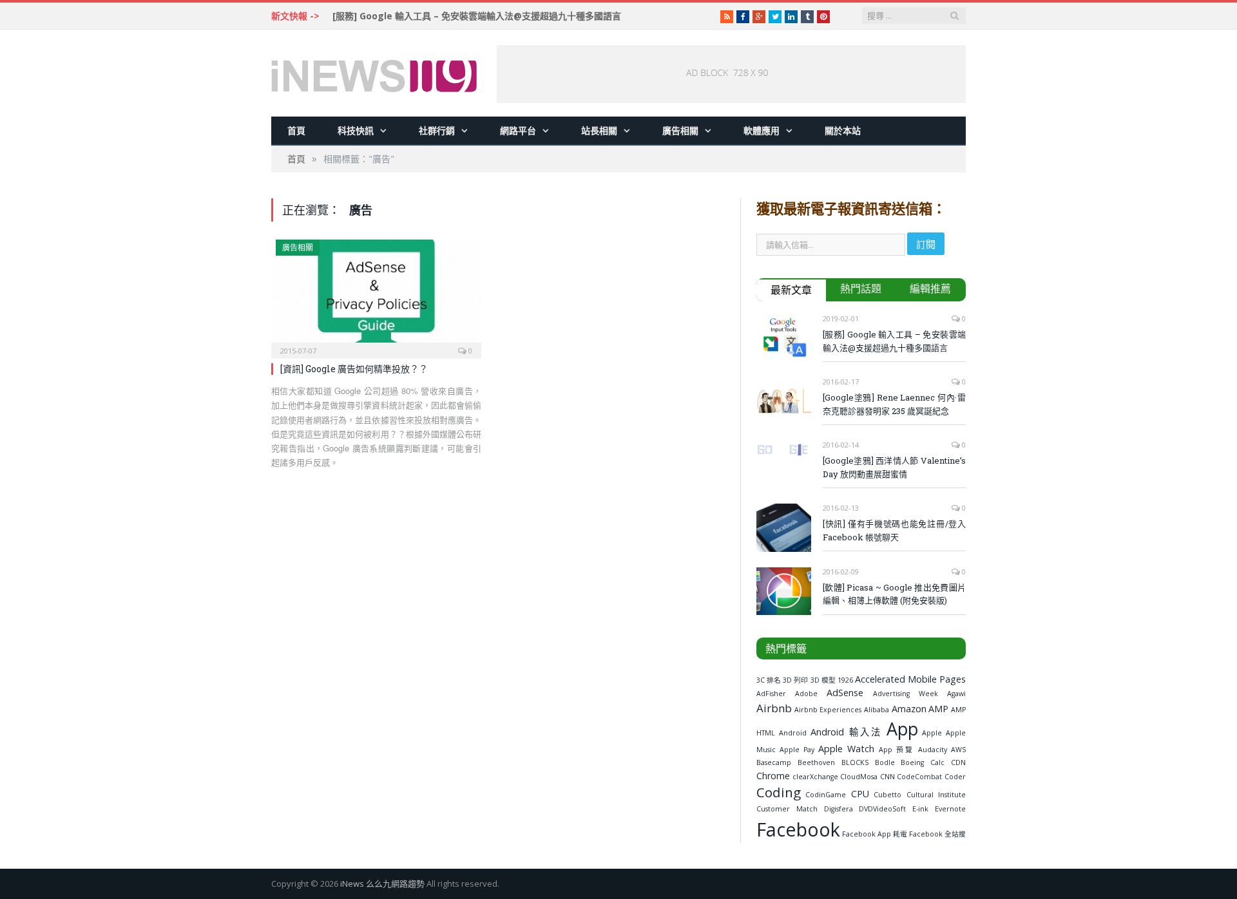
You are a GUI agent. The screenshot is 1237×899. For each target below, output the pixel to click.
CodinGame (825, 794)
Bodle (885, 762)
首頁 (296, 130)
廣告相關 (680, 130)
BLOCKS (854, 762)
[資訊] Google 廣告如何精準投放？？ (354, 369)
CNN (887, 776)
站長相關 (599, 130)
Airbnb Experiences (828, 709)
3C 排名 (768, 680)
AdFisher (771, 693)
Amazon (909, 709)
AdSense (845, 692)
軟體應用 (761, 130)
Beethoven (816, 762)
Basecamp (773, 762)
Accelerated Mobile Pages (910, 679)
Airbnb (774, 708)
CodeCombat (919, 776)
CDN (958, 762)
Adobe (806, 693)
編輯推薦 (930, 288)
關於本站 (843, 130)
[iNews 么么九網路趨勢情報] (374, 73)
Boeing (912, 762)
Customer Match (787, 808)
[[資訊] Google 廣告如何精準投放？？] (376, 295)
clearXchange (815, 776)
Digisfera (838, 808)
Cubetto (887, 794)
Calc (937, 762)
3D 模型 (823, 680)
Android (793, 732)
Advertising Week (905, 693)
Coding (778, 792)
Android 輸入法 (846, 732)
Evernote (950, 808)
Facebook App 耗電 (874, 833)
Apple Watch (846, 749)
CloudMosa (858, 776)
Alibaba (876, 709)
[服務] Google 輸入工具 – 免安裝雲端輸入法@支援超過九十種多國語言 (476, 16)
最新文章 (791, 290)
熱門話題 (860, 288)
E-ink (920, 808)
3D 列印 (795, 680)
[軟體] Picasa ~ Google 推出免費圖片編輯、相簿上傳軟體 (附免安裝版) (894, 594)
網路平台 (518, 130)
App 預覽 (896, 749)
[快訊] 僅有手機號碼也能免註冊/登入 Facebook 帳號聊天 (894, 530)
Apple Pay (797, 749)
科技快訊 (356, 130)
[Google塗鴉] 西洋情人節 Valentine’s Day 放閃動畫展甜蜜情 (894, 467)
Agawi (956, 693)
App (902, 729)
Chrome (773, 776)
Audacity (932, 749)
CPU (860, 794)
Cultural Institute (936, 794)
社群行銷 (437, 130)
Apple (932, 732)
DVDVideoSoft (882, 808)
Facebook (798, 829)
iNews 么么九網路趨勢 (382, 883)
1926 (845, 680)
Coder (955, 776)
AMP (938, 709)
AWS (958, 749)
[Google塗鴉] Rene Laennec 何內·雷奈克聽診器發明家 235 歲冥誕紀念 (894, 404)
